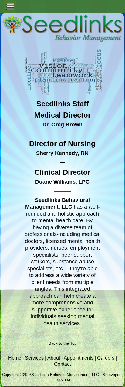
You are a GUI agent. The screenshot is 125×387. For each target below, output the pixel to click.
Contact (62, 364)
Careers (105, 358)
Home (14, 358)
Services (34, 358)
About (53, 358)
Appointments (78, 358)
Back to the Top (62, 343)
